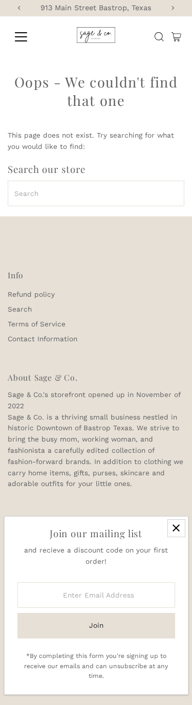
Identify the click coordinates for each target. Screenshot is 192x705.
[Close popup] (176, 528)
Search (20, 309)
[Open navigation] (29, 37)
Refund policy (31, 294)
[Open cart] (176, 36)
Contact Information (42, 339)
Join (96, 625)
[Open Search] (159, 36)
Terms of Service (37, 324)
